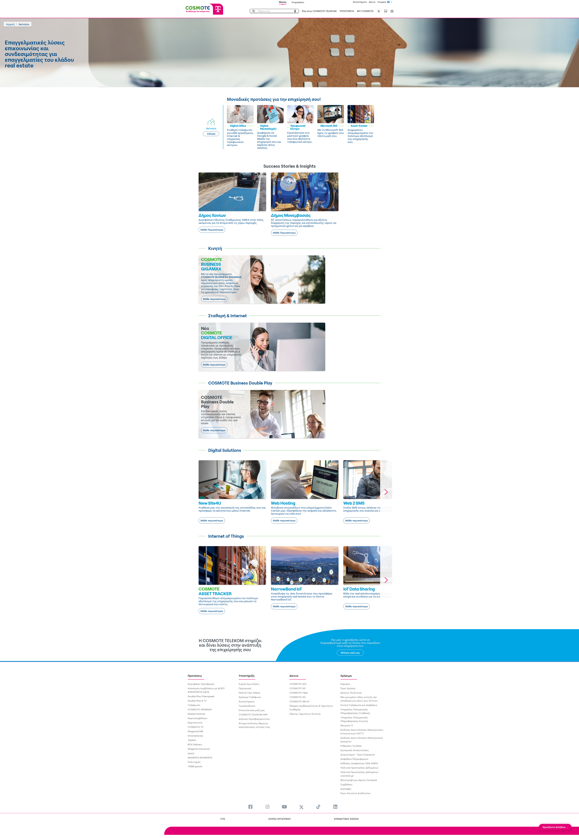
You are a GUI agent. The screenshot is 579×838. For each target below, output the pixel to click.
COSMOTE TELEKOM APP (253, 714)
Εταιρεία (382, 2)
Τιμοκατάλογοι (247, 705)
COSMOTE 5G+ (298, 683)
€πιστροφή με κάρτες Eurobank (358, 780)
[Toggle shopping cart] (387, 10)
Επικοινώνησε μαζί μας (252, 710)
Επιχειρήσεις (298, 2)
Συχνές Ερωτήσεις (249, 683)
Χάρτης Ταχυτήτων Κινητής (305, 713)
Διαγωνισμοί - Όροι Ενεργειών (357, 754)
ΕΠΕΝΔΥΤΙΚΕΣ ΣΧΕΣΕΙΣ (346, 818)
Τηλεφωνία (194, 705)
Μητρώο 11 (346, 725)
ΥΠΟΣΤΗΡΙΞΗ (347, 11)
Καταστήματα (360, 2)
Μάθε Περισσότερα (212, 229)
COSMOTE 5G (297, 688)
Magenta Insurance (199, 748)
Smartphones (195, 735)
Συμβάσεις (346, 784)
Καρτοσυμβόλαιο (197, 718)
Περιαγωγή (245, 688)
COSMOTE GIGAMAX (200, 709)
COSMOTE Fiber (299, 692)
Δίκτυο (372, 2)
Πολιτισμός (194, 761)
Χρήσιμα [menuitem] (346, 675)
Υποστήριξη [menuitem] (246, 675)
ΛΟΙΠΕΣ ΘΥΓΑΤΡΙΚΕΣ (279, 818)
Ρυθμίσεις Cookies (351, 745)
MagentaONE (195, 731)
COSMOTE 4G (298, 697)
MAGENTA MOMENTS (200, 757)
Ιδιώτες (282, 2)
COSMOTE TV (195, 726)
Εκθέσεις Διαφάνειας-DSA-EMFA (359, 763)
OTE (222, 818)
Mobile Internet (196, 713)
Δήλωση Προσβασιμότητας (254, 718)
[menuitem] (250, 806)
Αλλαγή (211, 133)
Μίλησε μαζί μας (350, 652)
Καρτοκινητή (195, 722)
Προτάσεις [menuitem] (195, 675)
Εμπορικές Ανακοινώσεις (354, 750)
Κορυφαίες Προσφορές (201, 683)
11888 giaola (195, 766)
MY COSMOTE (365, 11)
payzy (191, 753)
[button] (379, 11)
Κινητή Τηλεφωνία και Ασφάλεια (358, 705)
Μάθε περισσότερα (214, 298)
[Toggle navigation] (391, 11)
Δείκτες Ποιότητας (351, 692)
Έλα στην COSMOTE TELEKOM (319, 11)
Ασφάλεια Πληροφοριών (354, 758)
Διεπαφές (345, 788)
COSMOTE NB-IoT (300, 701)
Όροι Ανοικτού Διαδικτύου (355, 793)
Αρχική (10, 24)
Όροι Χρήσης (348, 688)
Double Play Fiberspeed (201, 696)
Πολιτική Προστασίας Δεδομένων (359, 767)
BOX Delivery (195, 744)
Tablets (192, 740)
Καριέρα (345, 683)
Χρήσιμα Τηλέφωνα (250, 697)
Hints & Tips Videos (249, 692)
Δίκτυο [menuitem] (294, 675)
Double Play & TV (197, 700)
